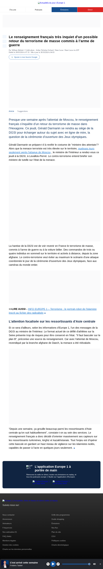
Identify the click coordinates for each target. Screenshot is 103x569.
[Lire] (53, 564)
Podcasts (38, 10)
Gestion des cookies (11, 545)
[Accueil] (51, 3)
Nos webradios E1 (10, 532)
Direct (90, 10)
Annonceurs (7, 519)
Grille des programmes (61, 515)
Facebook (12, 509)
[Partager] (5, 36)
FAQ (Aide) (7, 536)
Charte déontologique (60, 545)
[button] (94, 564)
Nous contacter (9, 515)
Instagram (8, 509)
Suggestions (22, 111)
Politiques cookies (59, 541)
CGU (53, 536)
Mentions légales (9, 541)
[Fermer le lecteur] (100, 563)
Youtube (16, 509)
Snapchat (21, 509)
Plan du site (56, 532)
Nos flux (55, 528)
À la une (13, 10)
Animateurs (7, 523)
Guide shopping (58, 519)
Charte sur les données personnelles (17, 549)
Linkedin (25, 509)
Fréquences (7, 528)
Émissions (64, 10)
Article (11, 111)
